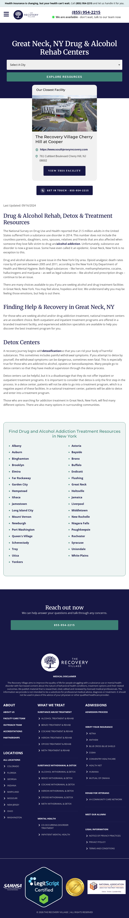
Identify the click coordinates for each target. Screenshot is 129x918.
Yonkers (17, 562)
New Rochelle (81, 517)
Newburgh (19, 523)
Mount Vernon (21, 517)
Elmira (16, 471)
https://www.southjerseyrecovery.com (64, 149)
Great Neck (79, 484)
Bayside (77, 452)
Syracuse (77, 542)
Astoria (76, 445)
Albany (16, 445)
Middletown (80, 510)
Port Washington (23, 529)
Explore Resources (64, 76)
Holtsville (78, 491)
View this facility (64, 170)
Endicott (77, 471)
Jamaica (77, 497)
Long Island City (22, 510)
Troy (15, 549)
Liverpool (78, 504)
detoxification (51, 351)
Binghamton (20, 458)
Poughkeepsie (81, 529)
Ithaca (16, 497)
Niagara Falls (80, 523)
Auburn (17, 452)
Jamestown (19, 504)
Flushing (77, 478)
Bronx (76, 458)
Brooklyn (18, 465)
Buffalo (76, 465)
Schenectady (20, 542)
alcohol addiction (68, 244)
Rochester (78, 536)
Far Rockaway (21, 478)
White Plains (80, 555)
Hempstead (19, 491)
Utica (15, 555)
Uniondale (78, 549)
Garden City (20, 484)
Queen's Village (22, 536)
